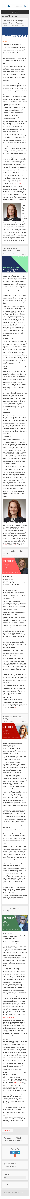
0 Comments (24, 25)
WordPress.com (7, 1193)
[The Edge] (15, 7)
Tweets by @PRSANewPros (10, 1166)
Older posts (7, 1130)
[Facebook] (11, 1153)
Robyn (24, 219)
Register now (18, 183)
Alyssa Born (16, 25)
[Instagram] (16, 1153)
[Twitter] (13, 1153)
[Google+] (15, 1156)
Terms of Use (7, 1184)
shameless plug (17, 1082)
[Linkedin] (19, 1153)
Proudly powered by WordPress (10, 1192)
